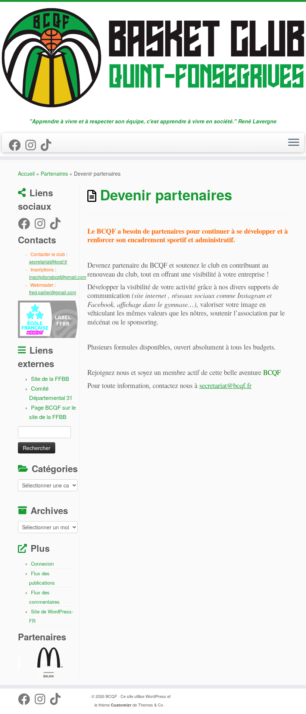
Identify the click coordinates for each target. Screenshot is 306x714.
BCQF (111, 696)
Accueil (26, 173)
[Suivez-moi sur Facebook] (17, 144)
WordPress (156, 696)
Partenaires (54, 173)
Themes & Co (150, 705)
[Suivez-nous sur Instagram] (33, 144)
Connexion (42, 563)
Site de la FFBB (50, 378)
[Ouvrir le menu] (293, 142)
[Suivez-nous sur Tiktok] (48, 144)
